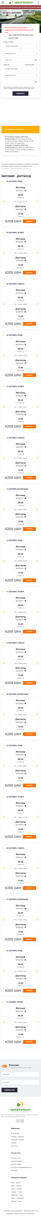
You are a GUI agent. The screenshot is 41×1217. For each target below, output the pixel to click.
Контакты (14, 1146)
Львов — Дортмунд (17, 1198)
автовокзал (19, 190)
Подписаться (9, 1090)
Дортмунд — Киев (16, 1195)
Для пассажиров (16, 1161)
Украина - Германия (17, 1136)
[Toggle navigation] (3, 2)
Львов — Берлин (16, 1189)
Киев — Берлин (16, 1182)
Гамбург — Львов (16, 1192)
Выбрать (29, 221)
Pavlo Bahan (31, 1213)
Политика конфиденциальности (21, 1167)
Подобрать (20, 93)
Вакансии (14, 1170)
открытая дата (30, 65)
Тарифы (13, 1143)
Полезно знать (16, 1158)
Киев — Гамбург (16, 1186)
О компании (15, 1133)
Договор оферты (16, 1164)
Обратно (6, 65)
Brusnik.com (22, 1213)
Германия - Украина (17, 1140)
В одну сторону (8, 42)
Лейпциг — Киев (16, 1201)
